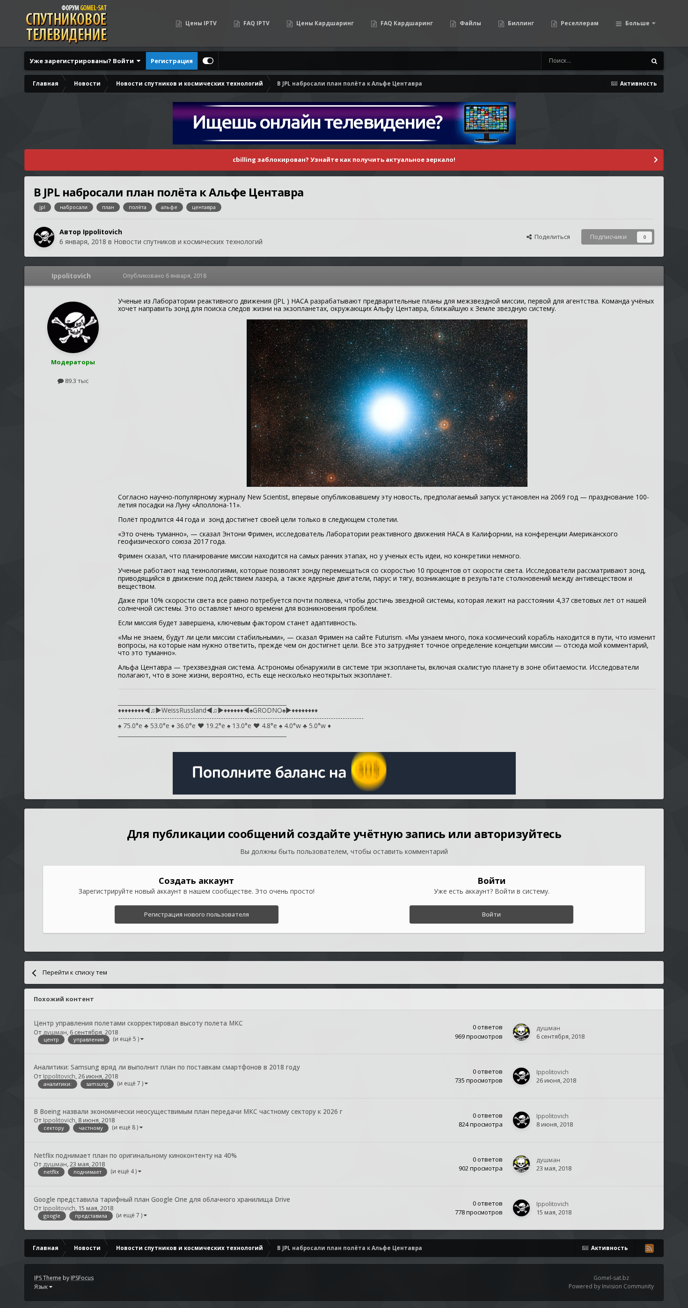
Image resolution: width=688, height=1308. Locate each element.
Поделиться (551, 236)
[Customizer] (208, 61)
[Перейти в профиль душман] (521, 1032)
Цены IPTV (200, 23)
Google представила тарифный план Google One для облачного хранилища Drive (162, 1199)
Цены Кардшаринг (324, 23)
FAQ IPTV (256, 23)
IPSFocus (82, 1278)
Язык (41, 1287)
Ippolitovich (102, 231)
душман (55, 1032)
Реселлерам (579, 23)
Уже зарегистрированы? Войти (83, 61)
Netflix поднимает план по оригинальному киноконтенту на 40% (135, 1155)
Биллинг (520, 23)
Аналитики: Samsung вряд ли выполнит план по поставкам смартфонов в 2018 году (167, 1066)
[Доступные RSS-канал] (649, 1248)
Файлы (469, 23)
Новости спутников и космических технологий (188, 241)
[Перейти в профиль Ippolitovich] (44, 237)
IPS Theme (47, 1278)
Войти (491, 914)
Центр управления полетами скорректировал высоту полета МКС (138, 1023)
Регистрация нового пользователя (196, 914)
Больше (637, 23)
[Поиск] (654, 61)
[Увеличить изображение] (387, 402)
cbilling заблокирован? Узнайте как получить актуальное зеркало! (344, 159)
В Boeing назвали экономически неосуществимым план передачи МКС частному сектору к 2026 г (188, 1111)
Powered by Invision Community (611, 1286)
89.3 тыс (76, 380)
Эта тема (621, 61)
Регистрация (172, 61)
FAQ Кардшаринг (406, 23)
